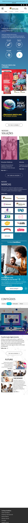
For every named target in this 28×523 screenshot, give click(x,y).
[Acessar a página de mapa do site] (24, 5)
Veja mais (3, 170)
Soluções (16, 11)
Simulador (22, 11)
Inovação (4, 520)
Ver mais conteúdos (13, 353)
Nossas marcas (5, 518)
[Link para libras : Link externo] (26, 5)
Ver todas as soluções (13, 175)
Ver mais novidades (13, 125)
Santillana (11, 11)
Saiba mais (4, 193)
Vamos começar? (14, 288)
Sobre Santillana (6, 512)
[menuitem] (3, 5)
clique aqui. (14, 2)
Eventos (4, 303)
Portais (21, 303)
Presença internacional (7, 514)
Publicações (15, 303)
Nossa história (5, 516)
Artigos (9, 303)
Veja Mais (10, 368)
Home (6, 11)
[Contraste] (21, 5)
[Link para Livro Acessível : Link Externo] (7, 5)
